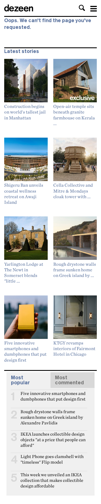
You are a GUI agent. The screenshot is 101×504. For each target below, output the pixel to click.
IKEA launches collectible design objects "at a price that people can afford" (53, 436)
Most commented (69, 380)
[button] (82, 8)
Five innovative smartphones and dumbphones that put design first (53, 396)
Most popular (20, 380)
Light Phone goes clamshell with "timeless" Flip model (52, 459)
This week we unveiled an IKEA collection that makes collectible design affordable (51, 477)
